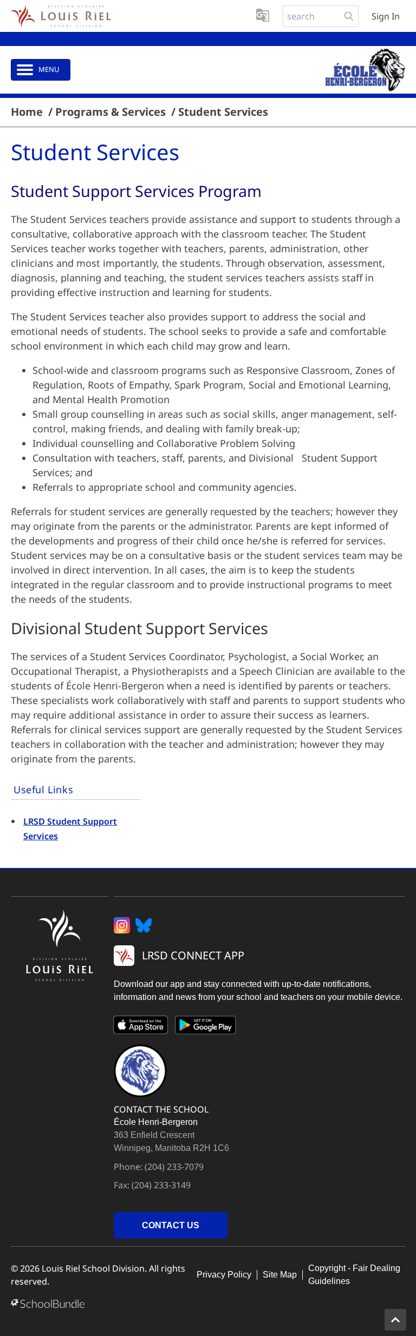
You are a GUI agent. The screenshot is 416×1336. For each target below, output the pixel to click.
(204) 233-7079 (174, 1167)
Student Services (223, 112)
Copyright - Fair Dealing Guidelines (354, 1274)
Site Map (280, 1274)
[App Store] (141, 1027)
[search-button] (348, 16)
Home (27, 112)
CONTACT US (170, 1225)
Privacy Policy (224, 1274)
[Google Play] (206, 1027)
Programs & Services (110, 112)
